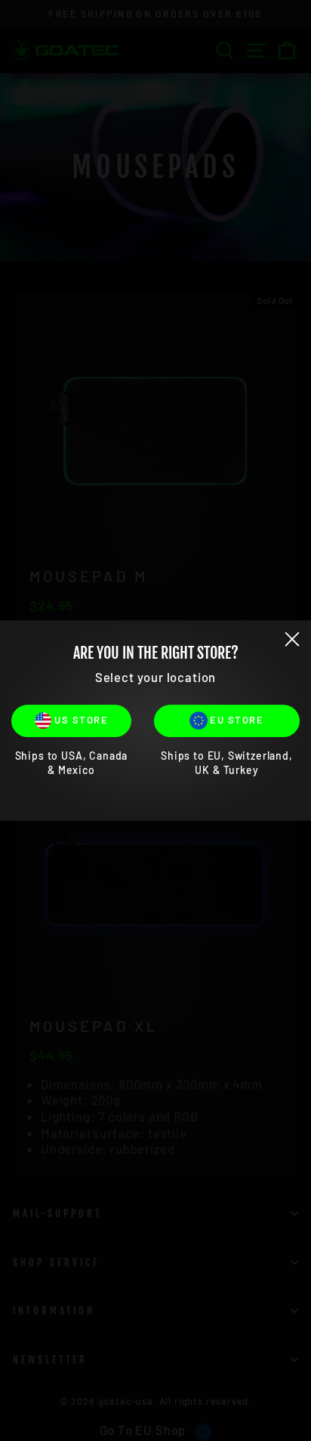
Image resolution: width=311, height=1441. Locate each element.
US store (80, 720)
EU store (235, 720)
